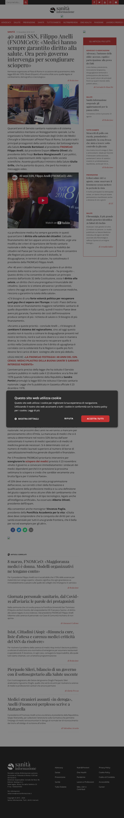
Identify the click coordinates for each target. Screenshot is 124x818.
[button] (27, 418)
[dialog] (62, 408)
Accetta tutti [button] (95, 418)
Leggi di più (34, 410)
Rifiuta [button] (68, 418)
